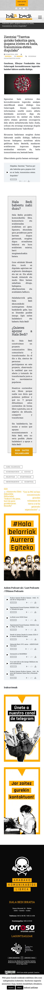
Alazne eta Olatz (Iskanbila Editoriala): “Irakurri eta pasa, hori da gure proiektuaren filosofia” (12, 498)
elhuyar (11, 477)
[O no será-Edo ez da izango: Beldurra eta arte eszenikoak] (7, 663)
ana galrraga (13, 467)
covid (28, 472)
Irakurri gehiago (31, 987)
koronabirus (13, 482)
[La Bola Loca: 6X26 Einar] (7, 617)
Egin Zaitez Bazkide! (22, 3)
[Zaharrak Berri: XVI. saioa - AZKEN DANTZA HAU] (7, 645)
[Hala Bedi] (18, 17)
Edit (6, 488)
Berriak (19, 56)
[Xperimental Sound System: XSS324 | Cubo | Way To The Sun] (7, 626)
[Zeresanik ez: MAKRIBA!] (7, 654)
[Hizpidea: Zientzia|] (7, 172)
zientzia (29, 482)
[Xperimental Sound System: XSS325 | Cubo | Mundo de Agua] (7, 609)
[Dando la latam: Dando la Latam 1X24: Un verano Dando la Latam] (7, 636)
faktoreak (26, 477)
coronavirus (13, 472)
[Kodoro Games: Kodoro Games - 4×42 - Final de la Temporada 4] (7, 599)
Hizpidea (8, 56)
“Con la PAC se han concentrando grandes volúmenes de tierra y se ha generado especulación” (31, 500)
